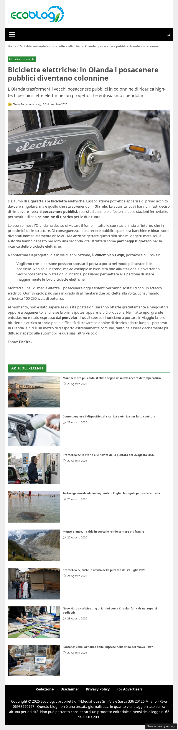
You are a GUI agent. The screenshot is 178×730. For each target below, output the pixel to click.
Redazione (45, 689)
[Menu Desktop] (12, 34)
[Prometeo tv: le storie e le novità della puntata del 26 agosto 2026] (34, 468)
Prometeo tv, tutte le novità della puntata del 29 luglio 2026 (104, 570)
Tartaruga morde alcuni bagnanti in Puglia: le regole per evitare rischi (111, 493)
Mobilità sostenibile (21, 59)
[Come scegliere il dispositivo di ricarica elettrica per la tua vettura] (34, 430)
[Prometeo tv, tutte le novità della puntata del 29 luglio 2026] (34, 583)
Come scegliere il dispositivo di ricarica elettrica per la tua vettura (109, 416)
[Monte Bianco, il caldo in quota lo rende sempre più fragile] (34, 545)
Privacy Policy (98, 689)
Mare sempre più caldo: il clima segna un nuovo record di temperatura (112, 378)
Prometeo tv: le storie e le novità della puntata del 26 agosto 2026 (108, 455)
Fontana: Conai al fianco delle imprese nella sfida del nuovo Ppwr (108, 647)
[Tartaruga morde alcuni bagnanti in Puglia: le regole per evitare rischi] (34, 507)
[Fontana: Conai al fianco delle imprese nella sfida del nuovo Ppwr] (34, 660)
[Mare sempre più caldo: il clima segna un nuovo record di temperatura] (34, 391)
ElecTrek (26, 341)
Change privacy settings (161, 726)
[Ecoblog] (37, 13)
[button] (168, 34)
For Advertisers (130, 689)
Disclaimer (70, 689)
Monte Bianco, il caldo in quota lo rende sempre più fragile (103, 531)
